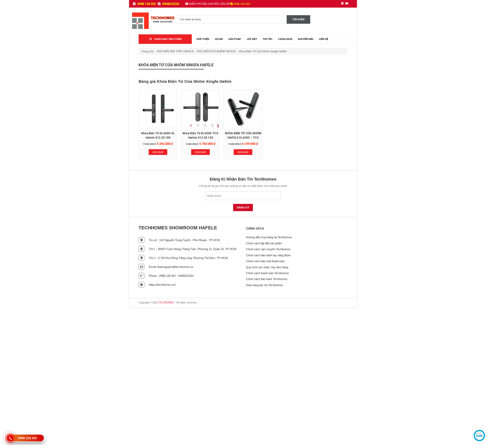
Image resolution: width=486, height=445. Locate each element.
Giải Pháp (234, 39)
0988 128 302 (146, 4)
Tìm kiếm (298, 19)
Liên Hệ (323, 39)
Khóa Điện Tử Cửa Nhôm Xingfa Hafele (263, 51)
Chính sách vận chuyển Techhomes (268, 249)
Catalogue (285, 39)
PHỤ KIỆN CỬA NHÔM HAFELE (216, 51)
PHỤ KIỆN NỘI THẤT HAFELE (175, 51)
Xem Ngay (157, 152)
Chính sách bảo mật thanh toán (265, 261)
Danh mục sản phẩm (168, 39)
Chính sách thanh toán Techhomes (267, 273)
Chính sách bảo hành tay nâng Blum (268, 255)
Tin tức (267, 39)
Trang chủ (147, 51)
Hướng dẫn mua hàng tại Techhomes (269, 237)
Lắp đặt (252, 39)
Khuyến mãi (305, 39)
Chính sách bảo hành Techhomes (266, 279)
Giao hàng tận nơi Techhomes (264, 285)
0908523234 (170, 4)
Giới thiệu (202, 39)
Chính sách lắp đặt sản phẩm (264, 243)
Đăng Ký (243, 207)
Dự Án (219, 39)
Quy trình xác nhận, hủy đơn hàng (267, 267)
